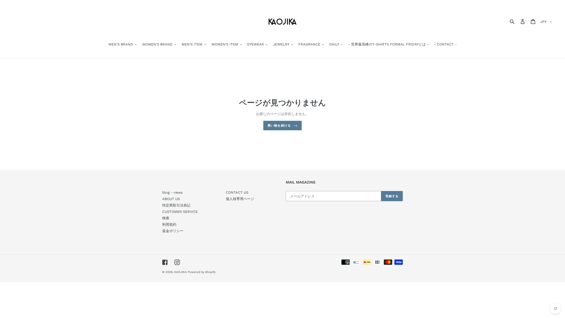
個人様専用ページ (240, 199)
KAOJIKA (180, 272)
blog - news (172, 192)
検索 (165, 218)
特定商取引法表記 (176, 205)
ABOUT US (171, 199)
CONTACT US (237, 192)
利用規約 (169, 224)
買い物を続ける (279, 125)
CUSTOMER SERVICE (180, 212)
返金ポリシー (172, 231)
